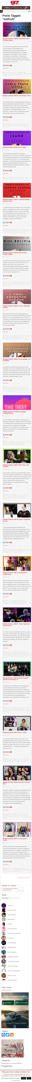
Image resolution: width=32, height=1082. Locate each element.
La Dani (14, 760)
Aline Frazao (24, 124)
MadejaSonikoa (6, 338)
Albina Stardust (19, 549)
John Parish (21, 815)
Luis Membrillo (14, 497)
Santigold (5, 75)
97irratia (17, 335)
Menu (29, 11)
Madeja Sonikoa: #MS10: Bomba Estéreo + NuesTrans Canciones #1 (16, 678)
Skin (13, 761)
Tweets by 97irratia (6, 990)
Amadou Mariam (10, 388)
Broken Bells (23, 72)
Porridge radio (26, 73)
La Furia (5, 178)
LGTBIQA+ (10, 178)
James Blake (21, 496)
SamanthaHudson (20, 338)
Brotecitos (13, 653)
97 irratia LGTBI (24, 387)
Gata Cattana (11, 389)
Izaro (30, 177)
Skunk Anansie (18, 761)
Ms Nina (9, 761)
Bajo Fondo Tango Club (20, 388)
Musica (15, 72)
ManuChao (20, 603)
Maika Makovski (14, 816)
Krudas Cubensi (24, 282)
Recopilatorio (17, 444)
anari (13, 177)
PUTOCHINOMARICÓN (8, 444)
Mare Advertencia (16, 283)
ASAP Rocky (9, 496)
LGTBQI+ (18, 760)
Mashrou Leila (10, 230)
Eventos (10, 1063)
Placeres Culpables (14, 710)
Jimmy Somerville (14, 815)
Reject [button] (29, 1078)
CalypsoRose (20, 602)
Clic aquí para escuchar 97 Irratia (10, 888)
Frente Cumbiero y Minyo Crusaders (16, 709)
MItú (8, 710)
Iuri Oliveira (15, 125)
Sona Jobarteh (25, 125)
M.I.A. (22, 760)
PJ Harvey (21, 816)
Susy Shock (22, 710)
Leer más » (6, 68)
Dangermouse (6, 73)
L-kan (4, 337)
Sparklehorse (28, 816)
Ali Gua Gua (17, 282)
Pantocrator (13, 871)
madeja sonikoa (17, 178)
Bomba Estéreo (22, 707)
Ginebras (12, 869)
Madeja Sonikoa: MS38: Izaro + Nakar (14, 147)
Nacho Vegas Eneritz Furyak (20, 550)
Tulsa (18, 656)
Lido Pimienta (6, 603)
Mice (12, 550)
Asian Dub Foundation (25, 758)
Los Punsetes (23, 869)
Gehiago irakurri (16, 1080)
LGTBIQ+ (12, 73)
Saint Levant (23, 230)
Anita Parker (18, 177)
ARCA (4, 496)
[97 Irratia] (16, 3)
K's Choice (8, 760)
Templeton (6, 656)
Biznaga (22, 868)
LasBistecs (8, 337)
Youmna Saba (23, 232)
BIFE (17, 707)
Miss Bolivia (23, 283)
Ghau (26, 177)
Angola (4, 125)
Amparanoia (5, 602)
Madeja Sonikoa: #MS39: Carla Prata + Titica (17, 95)
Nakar (23, 178)
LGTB (22, 337)
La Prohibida (18, 389)
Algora (4, 388)
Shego (9, 75)
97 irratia (18, 387)
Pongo (20, 125)
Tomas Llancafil (12, 656)
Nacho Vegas (22, 443)
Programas (10, 72)
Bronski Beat (6, 815)
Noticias (6, 72)
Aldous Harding (23, 814)
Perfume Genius (19, 73)
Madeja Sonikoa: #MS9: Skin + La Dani (15, 732)
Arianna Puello (12, 602)
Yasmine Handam (15, 232)
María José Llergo (7, 391)
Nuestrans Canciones (26, 654)
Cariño (26, 868)
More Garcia (17, 654)
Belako (22, 177)
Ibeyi (29, 602)
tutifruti (13, 75)
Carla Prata (9, 125)
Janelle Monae (10, 443)
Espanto (28, 335)
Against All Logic (24, 494)
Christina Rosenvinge (21, 653)
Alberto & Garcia (6, 653)
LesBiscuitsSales (16, 337)
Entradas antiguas (23, 877)
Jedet (4, 760)
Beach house (23, 441)
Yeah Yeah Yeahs (20, 75)
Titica (4, 126)
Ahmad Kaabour (15, 229)
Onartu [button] (23, 1078)
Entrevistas (6, 124)
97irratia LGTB (23, 600)
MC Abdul (17, 230)
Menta (8, 871)
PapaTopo (13, 338)
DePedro (25, 602)
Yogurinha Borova (18, 552)
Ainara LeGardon (24, 652)
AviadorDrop (23, 335)
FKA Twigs (15, 496)
